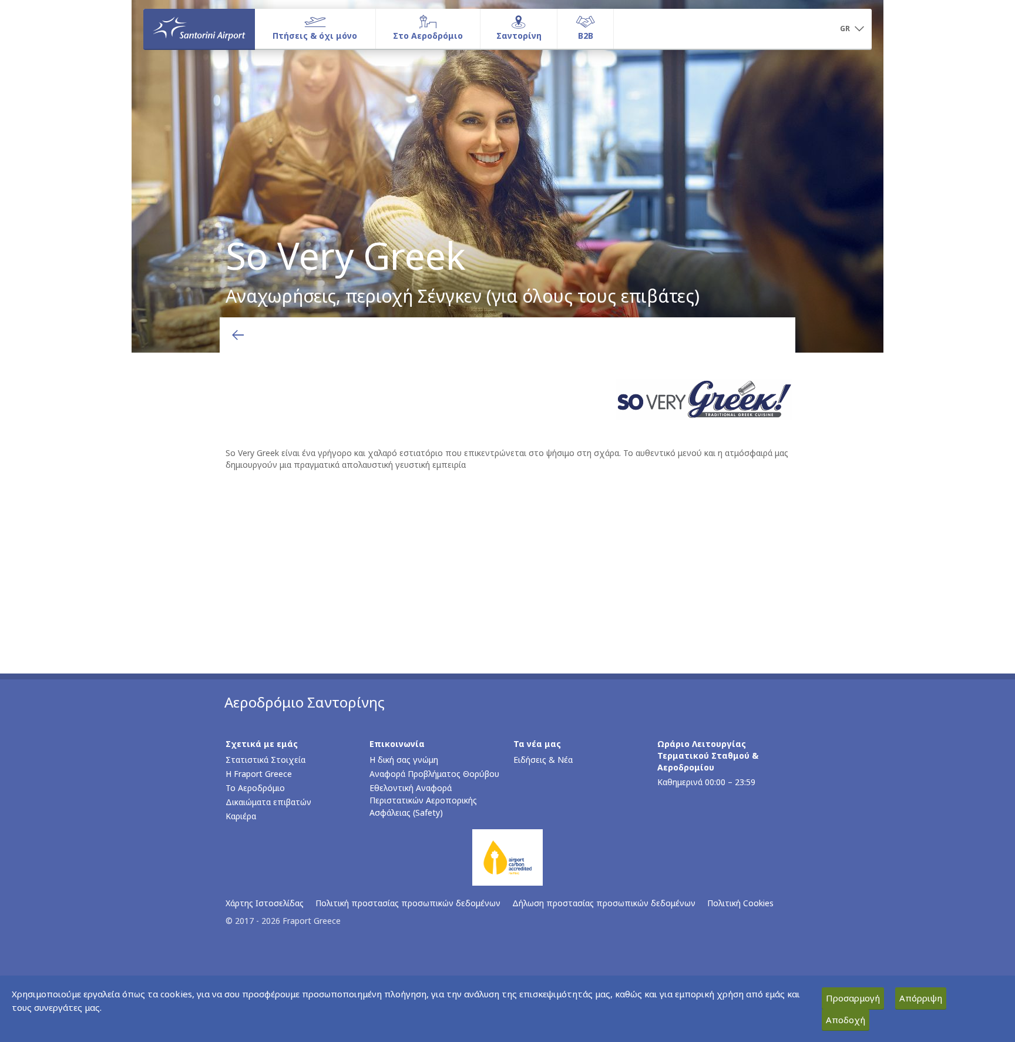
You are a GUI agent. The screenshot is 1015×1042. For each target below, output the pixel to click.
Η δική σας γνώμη (403, 759)
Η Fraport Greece (259, 773)
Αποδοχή (845, 1020)
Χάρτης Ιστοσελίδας (265, 903)
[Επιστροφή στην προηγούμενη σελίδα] (237, 335)
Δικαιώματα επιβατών (268, 802)
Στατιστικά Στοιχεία (265, 759)
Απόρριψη (920, 998)
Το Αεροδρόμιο (255, 787)
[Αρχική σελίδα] (199, 29)
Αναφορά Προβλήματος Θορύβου (434, 773)
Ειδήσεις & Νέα (543, 759)
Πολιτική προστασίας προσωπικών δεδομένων (407, 903)
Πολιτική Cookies (740, 903)
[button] (851, 29)
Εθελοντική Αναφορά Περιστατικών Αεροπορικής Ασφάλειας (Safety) (423, 800)
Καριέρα (241, 816)
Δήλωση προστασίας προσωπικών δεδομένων (603, 903)
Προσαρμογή (853, 998)
